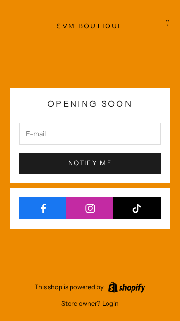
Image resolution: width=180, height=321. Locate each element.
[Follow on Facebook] (43, 208)
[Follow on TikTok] (137, 208)
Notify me (90, 163)
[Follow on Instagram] (90, 208)
